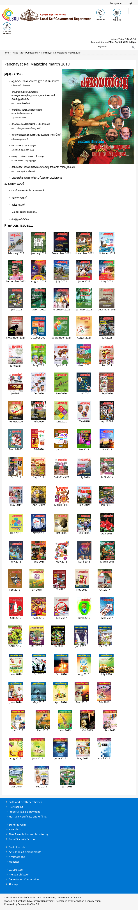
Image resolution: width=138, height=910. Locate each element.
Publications (31, 53)
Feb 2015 (41, 786)
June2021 (15, 366)
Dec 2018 (15, 533)
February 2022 (61, 309)
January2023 (38, 253)
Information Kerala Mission (86, 901)
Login (130, 3)
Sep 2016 (61, 674)
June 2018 (39, 561)
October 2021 (39, 337)
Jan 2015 (67, 786)
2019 (109, 449)
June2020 (61, 421)
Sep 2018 (84, 533)
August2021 (84, 337)
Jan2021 (15, 393)
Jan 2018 (36, 590)
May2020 (84, 421)
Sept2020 (107, 393)
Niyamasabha (17, 857)
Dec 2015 (42, 730)
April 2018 (84, 561)
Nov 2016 (16, 674)
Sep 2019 (38, 477)
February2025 (16, 253)
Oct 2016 (38, 674)
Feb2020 (39, 449)
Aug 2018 (106, 533)
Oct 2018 (61, 533)
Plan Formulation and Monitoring (29, 834)
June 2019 (107, 477)
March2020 (15, 449)
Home (6, 53)
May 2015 (83, 758)
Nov (104, 449)
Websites (14, 861)
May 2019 (16, 505)
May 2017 (107, 618)
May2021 (38, 365)
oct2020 (84, 393)
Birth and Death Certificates (25, 802)
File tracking (16, 807)
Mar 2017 (36, 646)
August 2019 (61, 477)
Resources (17, 53)
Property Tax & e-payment (24, 812)
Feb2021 (107, 365)
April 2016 (60, 702)
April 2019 (39, 505)
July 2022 (61, 281)
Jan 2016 (18, 730)
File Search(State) (19, 874)
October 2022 (107, 253)
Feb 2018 (14, 590)
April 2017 (15, 646)
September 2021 (61, 337)
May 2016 (38, 702)
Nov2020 (61, 393)
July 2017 (61, 618)
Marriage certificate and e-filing (28, 816)
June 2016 (16, 702)
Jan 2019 (106, 505)
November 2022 (84, 253)
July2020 (39, 421)
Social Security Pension (22, 839)
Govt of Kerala (17, 847)
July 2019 (84, 477)
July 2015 (37, 758)
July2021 (107, 337)
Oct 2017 (104, 590)
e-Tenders (15, 829)
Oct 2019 (15, 477)
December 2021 (107, 309)
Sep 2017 (15, 618)
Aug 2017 (38, 618)
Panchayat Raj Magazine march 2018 (60, 53)
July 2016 (106, 674)
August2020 (16, 421)
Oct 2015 (87, 730)
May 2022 (107, 281)
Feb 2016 (104, 702)
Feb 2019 (84, 505)
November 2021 (15, 337)
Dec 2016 (104, 646)
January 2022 (84, 309)
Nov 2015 (65, 730)
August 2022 (38, 281)
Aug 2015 (15, 758)
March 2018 (107, 561)
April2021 (61, 365)
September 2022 (16, 281)
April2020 (107, 421)
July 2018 (15, 561)
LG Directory (16, 870)
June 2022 (84, 281)
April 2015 (104, 758)
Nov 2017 (82, 590)
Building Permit (18, 824)
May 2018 (61, 561)
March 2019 (61, 505)
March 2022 (38, 309)
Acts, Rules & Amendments (25, 852)
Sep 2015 (110, 730)
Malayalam (115, 3)
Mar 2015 (16, 786)
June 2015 (60, 758)
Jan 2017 (81, 646)
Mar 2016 (81, 702)
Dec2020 (38, 393)
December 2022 (61, 253)
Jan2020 (61, 449)
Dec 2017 (59, 589)
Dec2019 (84, 449)
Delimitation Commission (24, 879)
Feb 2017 (58, 646)
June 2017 (84, 618)
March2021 (84, 365)
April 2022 (16, 309)
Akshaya (14, 884)
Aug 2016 (83, 674)
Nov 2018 (38, 533)
